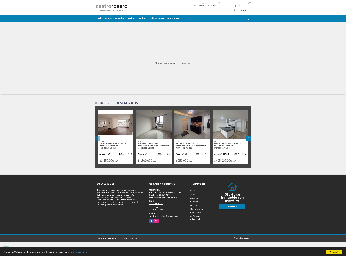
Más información (79, 252)
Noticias (142, 18)
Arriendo (194, 198)
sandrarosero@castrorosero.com (164, 216)
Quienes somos (156, 18)
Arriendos (119, 18)
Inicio (99, 18)
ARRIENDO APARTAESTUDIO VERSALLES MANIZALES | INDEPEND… (192, 144)
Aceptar (334, 251)
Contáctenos (173, 18)
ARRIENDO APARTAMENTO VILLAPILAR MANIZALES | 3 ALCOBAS (153, 144)
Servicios (131, 18)
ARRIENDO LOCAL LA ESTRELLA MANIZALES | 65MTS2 (112, 144)
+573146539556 (198, 6)
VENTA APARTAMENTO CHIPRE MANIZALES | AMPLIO (227, 144)
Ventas (108, 18)
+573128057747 (214, 6)
